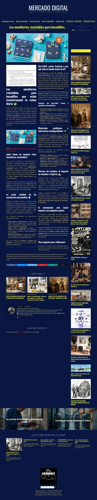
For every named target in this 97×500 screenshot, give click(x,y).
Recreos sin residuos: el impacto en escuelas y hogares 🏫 (22, 81)
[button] (89, 50)
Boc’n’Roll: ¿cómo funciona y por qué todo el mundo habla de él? (22, 77)
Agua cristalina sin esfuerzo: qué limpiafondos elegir (80, 375)
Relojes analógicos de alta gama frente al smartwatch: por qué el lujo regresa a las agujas (80, 171)
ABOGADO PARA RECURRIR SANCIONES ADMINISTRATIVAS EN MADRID (80, 403)
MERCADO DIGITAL (89, 21)
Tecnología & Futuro (8, 21)
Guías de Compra (35, 21)
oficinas (54, 195)
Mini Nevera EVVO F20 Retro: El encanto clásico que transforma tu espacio (80, 359)
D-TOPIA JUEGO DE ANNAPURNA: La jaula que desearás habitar (80, 331)
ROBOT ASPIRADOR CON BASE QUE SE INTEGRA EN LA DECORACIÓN (15, 297)
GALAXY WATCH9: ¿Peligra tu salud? (79, 258)
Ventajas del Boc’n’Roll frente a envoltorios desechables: (22, 79)
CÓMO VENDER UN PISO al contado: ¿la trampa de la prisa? (80, 199)
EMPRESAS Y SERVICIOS (74, 21)
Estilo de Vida (60, 21)
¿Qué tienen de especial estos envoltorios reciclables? (21, 73)
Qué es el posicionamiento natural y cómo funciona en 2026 (82, 441)
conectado (20, 332)
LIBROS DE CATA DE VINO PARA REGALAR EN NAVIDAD (79, 304)
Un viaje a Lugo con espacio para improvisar (80, 285)
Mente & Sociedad (22, 21)
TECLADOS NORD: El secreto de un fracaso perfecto (65, 440)
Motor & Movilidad (48, 21)
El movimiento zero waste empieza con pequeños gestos (22, 83)
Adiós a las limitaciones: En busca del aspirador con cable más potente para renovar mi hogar (36, 298)
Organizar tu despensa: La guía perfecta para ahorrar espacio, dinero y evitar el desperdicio (79, 222)
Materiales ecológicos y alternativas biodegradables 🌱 (22, 80)
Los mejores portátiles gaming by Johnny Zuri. (80, 152)
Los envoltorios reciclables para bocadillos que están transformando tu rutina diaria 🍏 (21, 71)
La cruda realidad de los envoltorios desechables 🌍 (21, 74)
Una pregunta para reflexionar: (16, 84)
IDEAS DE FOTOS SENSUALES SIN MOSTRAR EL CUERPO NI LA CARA (57, 297)
